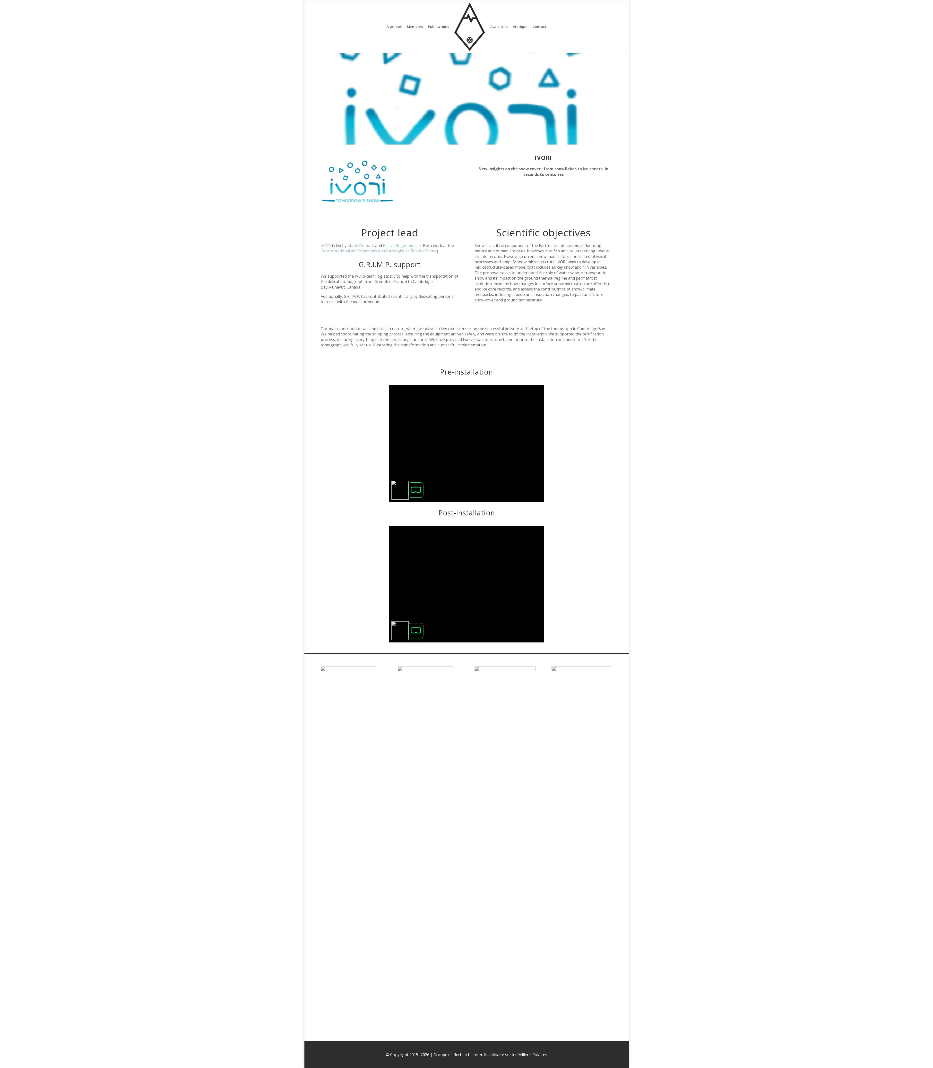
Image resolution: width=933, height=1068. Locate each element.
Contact (539, 26)
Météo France (424, 251)
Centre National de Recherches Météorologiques (365, 251)
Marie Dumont (360, 245)
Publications (438, 26)
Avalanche (499, 26)
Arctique (520, 26)
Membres (415, 26)
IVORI (326, 245)
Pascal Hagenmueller (402, 245)
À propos (394, 26)
